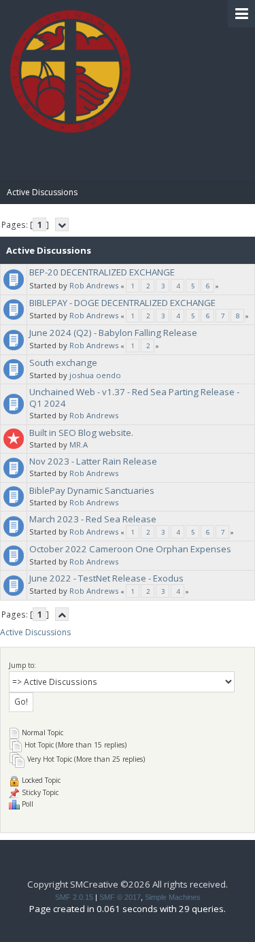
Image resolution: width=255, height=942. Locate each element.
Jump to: (22, 665)
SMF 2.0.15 (74, 897)
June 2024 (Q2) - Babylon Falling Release (113, 332)
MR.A (78, 444)
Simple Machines (173, 897)
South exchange (63, 362)
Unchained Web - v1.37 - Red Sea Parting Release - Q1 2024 (134, 397)
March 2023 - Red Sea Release (92, 519)
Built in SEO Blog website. (81, 432)
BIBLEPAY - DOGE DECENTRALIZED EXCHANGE (122, 303)
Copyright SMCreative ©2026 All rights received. (127, 884)
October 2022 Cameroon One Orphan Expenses (130, 549)
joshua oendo (95, 375)
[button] (241, 13)
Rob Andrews (93, 285)
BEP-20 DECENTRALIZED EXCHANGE (102, 272)
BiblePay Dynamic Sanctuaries (91, 490)
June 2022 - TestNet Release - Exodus (106, 578)
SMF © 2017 (120, 897)
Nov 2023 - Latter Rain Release (93, 461)
